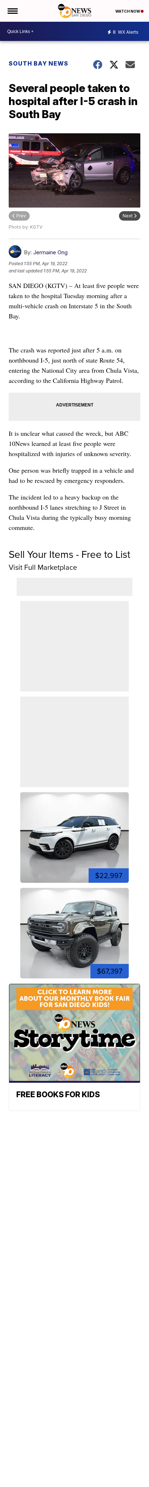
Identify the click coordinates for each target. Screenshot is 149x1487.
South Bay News (38, 63)
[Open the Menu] (12, 11)
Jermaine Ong (50, 252)
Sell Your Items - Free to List (69, 554)
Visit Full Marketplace (43, 567)
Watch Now (128, 11)
